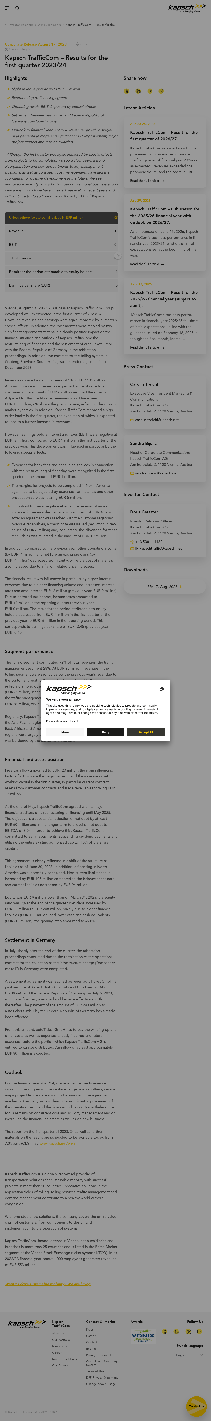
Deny (105, 732)
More (65, 732)
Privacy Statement (57, 721)
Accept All (146, 732)
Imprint (74, 721)
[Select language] (161, 689)
